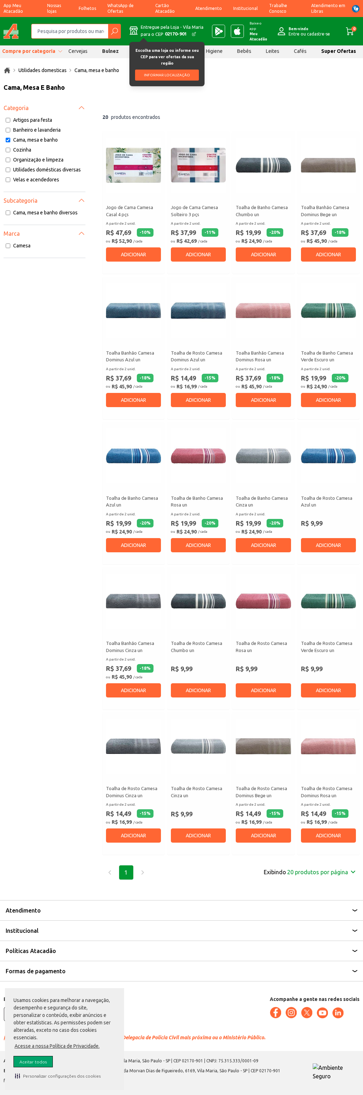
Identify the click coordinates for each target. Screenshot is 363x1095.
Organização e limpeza (38, 160)
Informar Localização (167, 75)
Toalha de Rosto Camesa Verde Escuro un (326, 647)
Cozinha (22, 150)
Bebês (244, 51)
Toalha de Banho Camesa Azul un (132, 502)
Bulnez (110, 51)
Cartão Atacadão (165, 8)
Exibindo (306, 872)
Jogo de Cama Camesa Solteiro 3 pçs (194, 211)
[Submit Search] (114, 31)
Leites (272, 51)
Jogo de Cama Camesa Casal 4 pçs (129, 211)
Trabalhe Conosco (278, 8)
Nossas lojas (54, 8)
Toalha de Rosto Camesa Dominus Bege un (261, 792)
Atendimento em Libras (328, 8)
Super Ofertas (338, 51)
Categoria (16, 108)
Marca (12, 233)
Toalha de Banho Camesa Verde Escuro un (327, 356)
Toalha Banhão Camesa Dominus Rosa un (260, 356)
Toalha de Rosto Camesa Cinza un (196, 792)
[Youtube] (322, 1013)
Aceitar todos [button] (33, 1062)
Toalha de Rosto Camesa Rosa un (261, 647)
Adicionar (133, 254)
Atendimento (208, 8)
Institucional (245, 8)
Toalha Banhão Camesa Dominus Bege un (325, 211)
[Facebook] (275, 1012)
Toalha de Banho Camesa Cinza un (262, 502)
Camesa (21, 245)
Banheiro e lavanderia (37, 130)
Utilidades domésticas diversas (47, 170)
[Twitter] (306, 1012)
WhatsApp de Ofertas (120, 8)
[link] (7, 70)
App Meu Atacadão (13, 8)
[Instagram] (291, 1012)
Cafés (300, 51)
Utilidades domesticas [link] (42, 70)
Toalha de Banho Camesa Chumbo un (262, 211)
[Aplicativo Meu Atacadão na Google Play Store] (218, 31)
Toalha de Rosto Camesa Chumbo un (196, 647)
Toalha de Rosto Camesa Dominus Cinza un (131, 792)
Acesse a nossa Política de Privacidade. (57, 1046)
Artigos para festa (32, 120)
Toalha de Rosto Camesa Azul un (326, 502)
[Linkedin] (338, 1013)
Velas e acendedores (36, 179)
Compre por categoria (28, 51)
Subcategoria (21, 200)
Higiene (214, 51)
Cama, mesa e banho (35, 140)
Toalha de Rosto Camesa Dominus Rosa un (326, 792)
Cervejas (78, 51)
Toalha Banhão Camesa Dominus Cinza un (130, 647)
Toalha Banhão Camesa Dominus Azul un (130, 356)
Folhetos (87, 8)
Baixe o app (258, 31)
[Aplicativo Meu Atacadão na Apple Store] (237, 31)
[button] (57, 1076)
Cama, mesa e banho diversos (45, 212)
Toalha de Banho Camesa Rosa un (197, 502)
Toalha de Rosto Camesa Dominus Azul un (196, 356)
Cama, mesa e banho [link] (96, 70)
